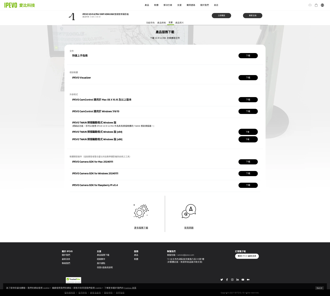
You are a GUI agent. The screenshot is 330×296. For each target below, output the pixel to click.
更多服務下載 (141, 228)
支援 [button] (179, 5)
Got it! (319, 288)
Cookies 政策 (130, 288)
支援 (170, 22)
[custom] (221, 279)
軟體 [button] (156, 5)
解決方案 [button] (168, 5)
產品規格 (161, 23)
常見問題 (188, 228)
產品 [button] (147, 5)
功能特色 (150, 23)
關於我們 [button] (204, 5)
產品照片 (179, 23)
